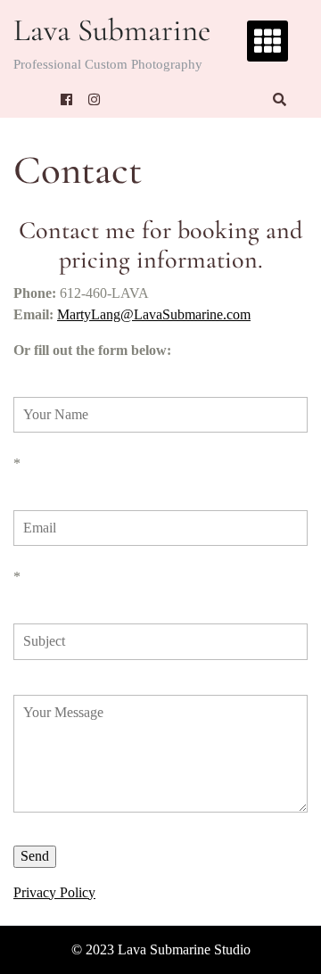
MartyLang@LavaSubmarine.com (154, 314)
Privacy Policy (54, 892)
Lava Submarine (111, 30)
